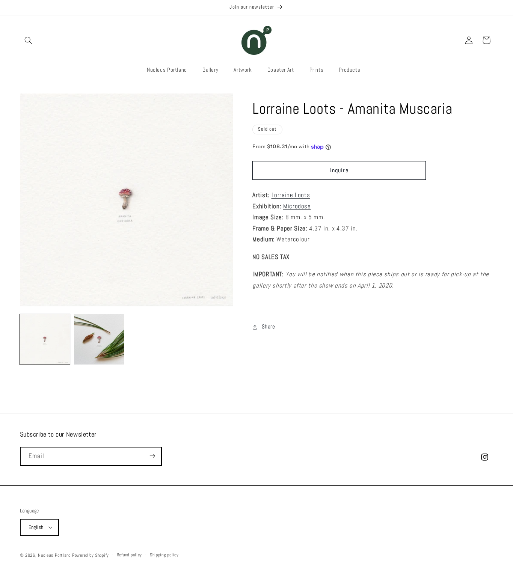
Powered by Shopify (90, 554)
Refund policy (129, 554)
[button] (28, 40)
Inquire (339, 170)
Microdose (297, 206)
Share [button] (268, 326)
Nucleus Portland (54, 554)
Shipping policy (164, 554)
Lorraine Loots (291, 195)
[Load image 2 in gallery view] (99, 339)
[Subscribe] (152, 456)
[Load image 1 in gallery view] (45, 339)
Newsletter (81, 434)
